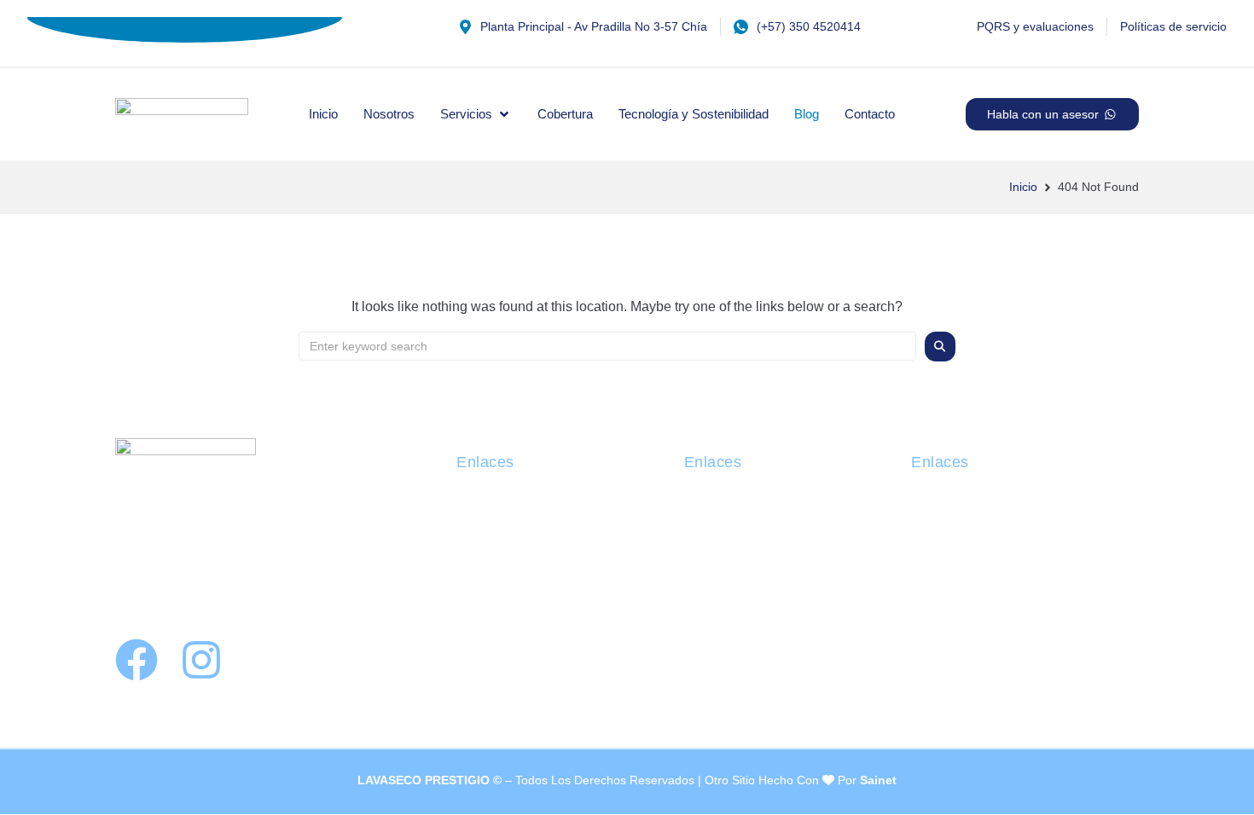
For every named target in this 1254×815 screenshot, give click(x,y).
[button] (476, 114)
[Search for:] (607, 346)
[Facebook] (136, 660)
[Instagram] (201, 660)
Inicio (1023, 187)
